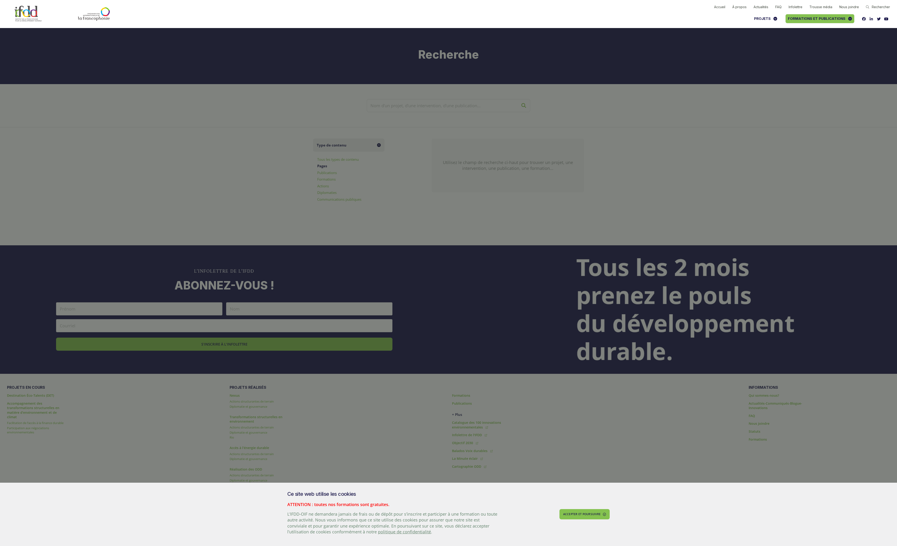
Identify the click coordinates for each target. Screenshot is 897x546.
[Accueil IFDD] (28, 14)
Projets (762, 18)
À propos (739, 7)
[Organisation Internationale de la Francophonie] (94, 14)
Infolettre (795, 7)
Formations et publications (816, 18)
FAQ (778, 7)
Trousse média (820, 7)
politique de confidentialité (404, 532)
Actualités (761, 7)
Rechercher (881, 7)
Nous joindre (849, 7)
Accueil (719, 7)
